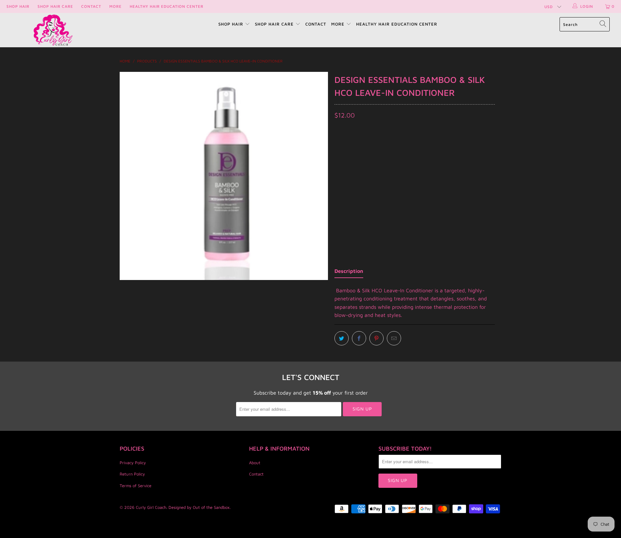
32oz (361, 153)
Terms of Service (135, 485)
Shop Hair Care (55, 6)
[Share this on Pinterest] (376, 338)
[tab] (348, 272)
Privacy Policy (133, 462)
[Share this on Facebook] (359, 338)
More (115, 6)
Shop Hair (17, 6)
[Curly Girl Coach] (52, 30)
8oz (342, 153)
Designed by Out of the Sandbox (199, 507)
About (254, 462)
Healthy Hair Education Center (166, 6)
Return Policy (132, 473)
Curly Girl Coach (151, 507)
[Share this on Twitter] (341, 338)
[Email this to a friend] (394, 338)
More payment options (453, 207)
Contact (91, 6)
